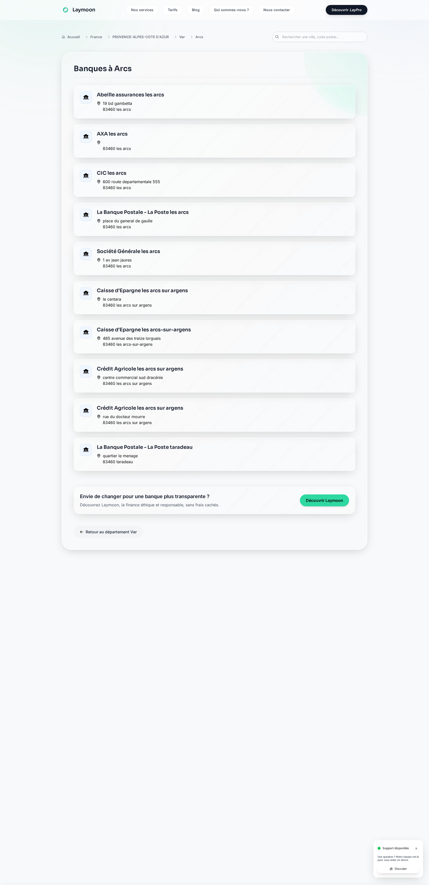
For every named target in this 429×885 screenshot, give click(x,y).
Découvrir (346, 10)
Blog (196, 10)
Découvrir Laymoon (324, 500)
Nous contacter (276, 10)
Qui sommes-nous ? (231, 10)
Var (182, 37)
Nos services (142, 10)
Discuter (401, 869)
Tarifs (173, 10)
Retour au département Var (111, 531)
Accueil (73, 37)
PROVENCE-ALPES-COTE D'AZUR (140, 37)
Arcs (199, 37)
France (96, 37)
